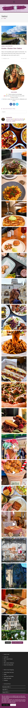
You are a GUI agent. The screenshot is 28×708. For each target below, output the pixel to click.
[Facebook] (11, 104)
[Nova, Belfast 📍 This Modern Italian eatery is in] (14, 187)
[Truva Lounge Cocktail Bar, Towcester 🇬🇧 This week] (14, 317)
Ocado (5, 674)
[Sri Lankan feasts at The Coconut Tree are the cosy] (14, 136)
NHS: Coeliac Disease (8, 658)
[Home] (1, 18)
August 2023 (5, 692)
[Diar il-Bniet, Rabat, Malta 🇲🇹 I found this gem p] (14, 369)
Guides (3, 46)
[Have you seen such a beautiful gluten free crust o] (14, 394)
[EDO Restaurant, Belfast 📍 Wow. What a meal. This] (14, 213)
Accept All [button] (13, 704)
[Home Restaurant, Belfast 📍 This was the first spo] (14, 239)
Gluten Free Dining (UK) (8, 664)
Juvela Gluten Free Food (9, 672)
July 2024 (4, 689)
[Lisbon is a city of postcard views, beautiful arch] (14, 291)
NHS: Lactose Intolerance (9, 662)
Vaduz (5, 18)
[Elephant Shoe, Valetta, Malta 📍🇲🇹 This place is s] (14, 420)
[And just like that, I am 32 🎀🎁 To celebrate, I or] (14, 524)
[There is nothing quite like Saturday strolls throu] (14, 576)
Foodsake (6, 680)
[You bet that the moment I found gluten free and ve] (14, 446)
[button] (14, 2)
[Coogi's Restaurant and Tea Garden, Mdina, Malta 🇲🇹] (14, 343)
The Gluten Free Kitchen (8, 676)
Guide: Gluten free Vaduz (11, 48)
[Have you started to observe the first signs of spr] (14, 627)
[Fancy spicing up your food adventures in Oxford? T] (14, 601)
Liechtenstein (9, 46)
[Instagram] (14, 104)
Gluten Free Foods (7, 678)
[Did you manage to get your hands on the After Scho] (14, 472)
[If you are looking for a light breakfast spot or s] (14, 265)
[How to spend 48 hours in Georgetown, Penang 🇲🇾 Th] (14, 550)
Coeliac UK (6, 657)
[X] (17, 104)
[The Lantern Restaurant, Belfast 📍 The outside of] (14, 162)
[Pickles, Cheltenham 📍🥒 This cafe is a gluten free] (14, 498)
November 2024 (5, 686)
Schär (5, 660)
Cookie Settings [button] (6, 704)
